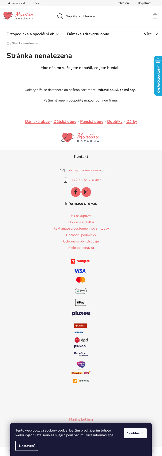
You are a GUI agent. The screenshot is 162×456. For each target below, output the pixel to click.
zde (110, 435)
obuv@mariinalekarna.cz (86, 170)
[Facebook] (76, 192)
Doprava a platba (81, 222)
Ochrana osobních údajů (81, 241)
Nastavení (27, 446)
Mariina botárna (81, 419)
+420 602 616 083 (86, 180)
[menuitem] (32, 34)
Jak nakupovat (16, 3)
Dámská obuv (37, 121)
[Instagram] (86, 192)
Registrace (144, 3)
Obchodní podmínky (81, 235)
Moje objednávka (81, 247)
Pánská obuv (91, 121)
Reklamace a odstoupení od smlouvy (81, 228)
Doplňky (115, 121)
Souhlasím (135, 433)
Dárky (131, 121)
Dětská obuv (65, 121)
